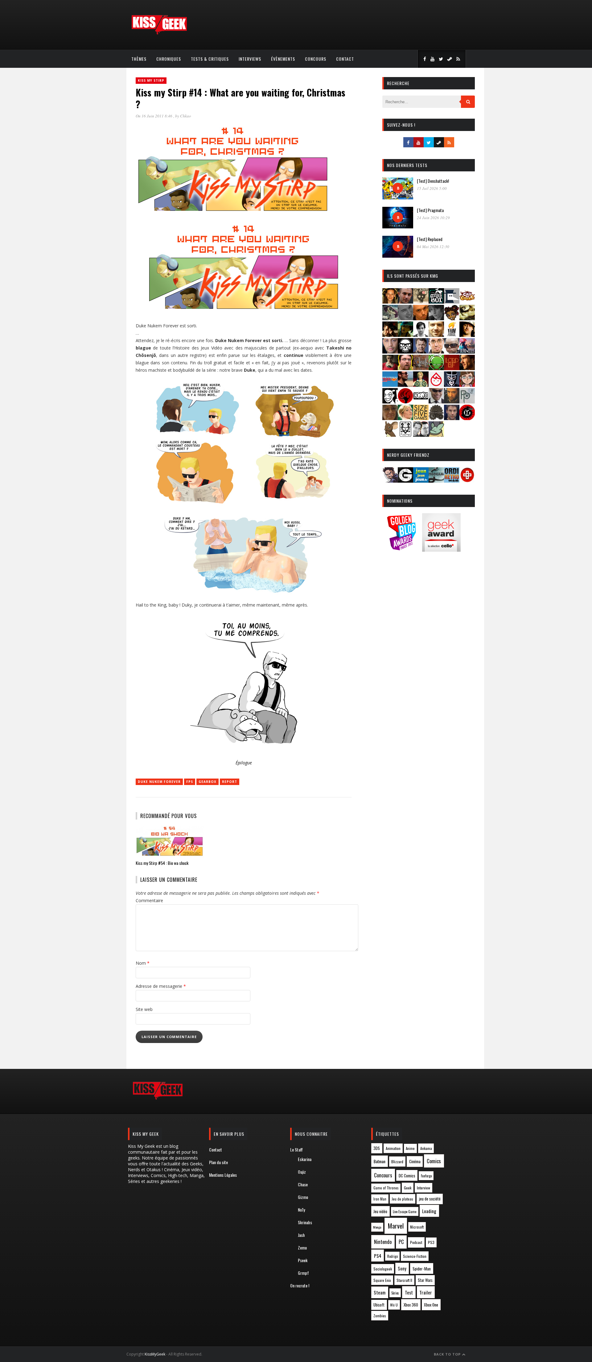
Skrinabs (305, 1222)
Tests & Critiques (210, 58)
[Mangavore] (390, 385)
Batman (379, 1161)
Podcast (416, 1242)
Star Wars (425, 1280)
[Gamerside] (405, 480)
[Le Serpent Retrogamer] (436, 480)
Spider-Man (422, 1269)
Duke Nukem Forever (159, 781)
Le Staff (296, 1149)
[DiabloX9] (436, 318)
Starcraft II (404, 1280)
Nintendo (383, 1241)
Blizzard (397, 1161)
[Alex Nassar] (405, 301)
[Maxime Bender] (405, 385)
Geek (407, 1188)
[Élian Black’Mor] (467, 318)
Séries (395, 1292)
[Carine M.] (390, 318)
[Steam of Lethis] (436, 418)
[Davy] (421, 318)
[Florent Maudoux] (405, 335)
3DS (376, 1148)
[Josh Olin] (436, 351)
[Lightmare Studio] (436, 368)
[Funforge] (451, 335)
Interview (423, 1187)
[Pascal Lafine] (436, 401)
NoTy (301, 1209)
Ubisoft (378, 1305)
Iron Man (379, 1198)
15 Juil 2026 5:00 (432, 188)
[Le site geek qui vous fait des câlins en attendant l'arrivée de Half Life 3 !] (159, 33)
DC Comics (407, 1175)
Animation (393, 1148)
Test (409, 1292)
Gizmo (303, 1197)
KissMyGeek (155, 1354)
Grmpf (303, 1273)
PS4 (377, 1255)
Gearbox (207, 781)
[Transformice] (390, 435)
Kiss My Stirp (151, 80)
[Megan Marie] (421, 385)
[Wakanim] (421, 435)
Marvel (396, 1225)
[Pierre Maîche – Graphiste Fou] (390, 480)
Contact (345, 58)
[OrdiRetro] (451, 480)
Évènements (283, 58)
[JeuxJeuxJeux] (421, 480)
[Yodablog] (436, 435)
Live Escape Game (404, 1211)
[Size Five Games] (421, 418)
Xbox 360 (411, 1305)
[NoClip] (405, 401)
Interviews (250, 58)
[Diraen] (451, 318)
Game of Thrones (386, 1187)
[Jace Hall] (390, 351)
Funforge (426, 1175)
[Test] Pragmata (430, 210)
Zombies (379, 1315)
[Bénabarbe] (451, 301)
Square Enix (382, 1280)
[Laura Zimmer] (390, 368)
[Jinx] (405, 351)
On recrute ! (299, 1285)
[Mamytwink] (467, 368)
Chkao (185, 116)
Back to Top (448, 1354)
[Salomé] (405, 418)
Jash (301, 1235)
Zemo (302, 1247)
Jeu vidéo (380, 1211)
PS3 (431, 1242)
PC (401, 1241)
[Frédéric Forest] (436, 335)
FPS (189, 781)
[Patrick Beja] (451, 401)
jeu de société (430, 1199)
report (229, 781)
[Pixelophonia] (467, 401)
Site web (144, 1009)
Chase (303, 1184)
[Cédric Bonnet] (405, 318)
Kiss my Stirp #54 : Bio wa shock (162, 863)
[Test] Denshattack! (433, 181)
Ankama (426, 1148)
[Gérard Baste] (467, 335)
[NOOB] (421, 401)
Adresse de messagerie (161, 986)
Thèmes (138, 58)
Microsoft (417, 1226)
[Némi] (390, 401)
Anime (410, 1148)
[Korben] (451, 351)
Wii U (394, 1304)
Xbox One (431, 1305)
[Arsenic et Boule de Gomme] (421, 301)
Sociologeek (382, 1268)
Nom (143, 963)
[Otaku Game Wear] (467, 480)
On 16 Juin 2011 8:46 (154, 116)
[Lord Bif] (451, 368)
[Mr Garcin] (451, 385)
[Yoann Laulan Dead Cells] (467, 351)
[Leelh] (421, 368)
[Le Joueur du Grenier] (405, 368)
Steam (379, 1292)
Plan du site (218, 1162)
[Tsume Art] (405, 435)
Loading (429, 1211)
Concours (315, 58)
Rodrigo (392, 1256)
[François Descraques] (421, 335)
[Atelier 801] (436, 301)
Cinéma (415, 1161)
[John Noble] (421, 351)
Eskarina (304, 1159)
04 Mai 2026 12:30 (433, 246)
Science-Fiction (414, 1256)
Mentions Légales (223, 1175)
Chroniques (168, 58)
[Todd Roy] (451, 418)
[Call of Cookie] (467, 301)
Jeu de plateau (402, 1198)
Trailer (425, 1292)
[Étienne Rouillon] (390, 335)
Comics (434, 1161)
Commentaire (149, 900)
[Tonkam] (467, 418)
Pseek (302, 1260)
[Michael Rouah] (436, 385)
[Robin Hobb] (390, 418)
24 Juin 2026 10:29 (433, 217)
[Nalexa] (467, 385)
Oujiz (302, 1171)
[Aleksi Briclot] (390, 301)
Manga (377, 1227)
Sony (402, 1268)
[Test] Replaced (429, 239)
